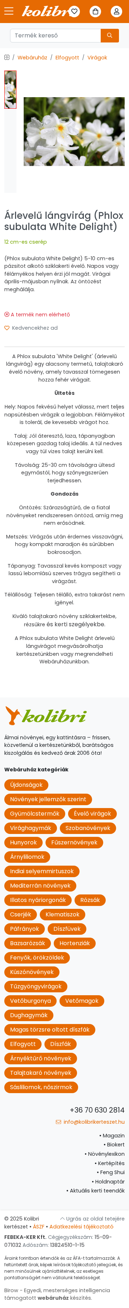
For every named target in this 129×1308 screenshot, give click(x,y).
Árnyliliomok (27, 857)
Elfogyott (67, 57)
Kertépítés (110, 1163)
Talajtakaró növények (40, 1073)
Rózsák (90, 900)
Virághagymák (30, 828)
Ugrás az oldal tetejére (95, 1218)
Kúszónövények (32, 972)
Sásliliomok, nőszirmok (41, 1087)
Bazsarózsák (27, 943)
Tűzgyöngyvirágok (36, 986)
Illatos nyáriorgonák (38, 900)
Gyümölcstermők (34, 813)
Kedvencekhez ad (34, 327)
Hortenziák (74, 943)
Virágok (97, 57)
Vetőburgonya (30, 1001)
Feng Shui (111, 1172)
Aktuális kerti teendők (95, 1190)
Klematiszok (63, 914)
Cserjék (20, 914)
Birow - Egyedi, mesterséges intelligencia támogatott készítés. (57, 1294)
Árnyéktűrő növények (40, 1058)
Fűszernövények (74, 842)
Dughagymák (29, 1015)
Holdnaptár (108, 1181)
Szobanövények (88, 828)
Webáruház (32, 57)
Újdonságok (26, 785)
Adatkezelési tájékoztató (81, 1226)
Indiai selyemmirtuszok (42, 871)
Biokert (114, 1144)
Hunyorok (23, 842)
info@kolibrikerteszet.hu (93, 1122)
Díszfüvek (67, 929)
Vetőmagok (82, 1001)
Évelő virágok (92, 813)
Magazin (112, 1135)
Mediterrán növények (40, 885)
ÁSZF (38, 1226)
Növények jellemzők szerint (48, 799)
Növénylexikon (105, 1154)
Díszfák (60, 1044)
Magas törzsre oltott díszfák (50, 1029)
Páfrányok (24, 929)
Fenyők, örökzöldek (37, 957)
